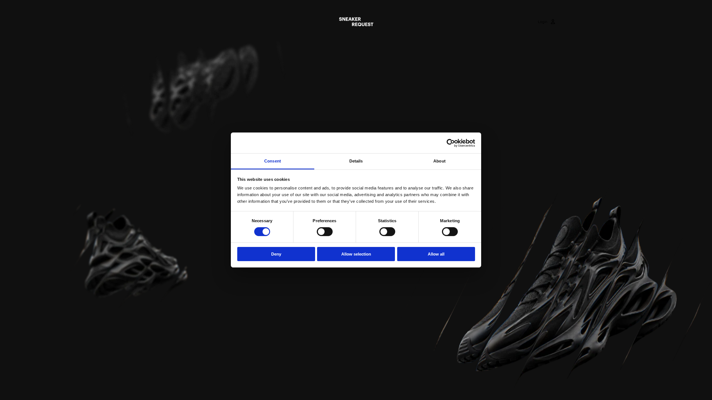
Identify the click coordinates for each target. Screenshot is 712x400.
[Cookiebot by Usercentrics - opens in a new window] (450, 143)
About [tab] (439, 161)
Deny (276, 254)
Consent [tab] (272, 161)
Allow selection (356, 254)
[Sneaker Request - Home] (356, 21)
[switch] (325, 231)
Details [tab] (356, 161)
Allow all (436, 254)
